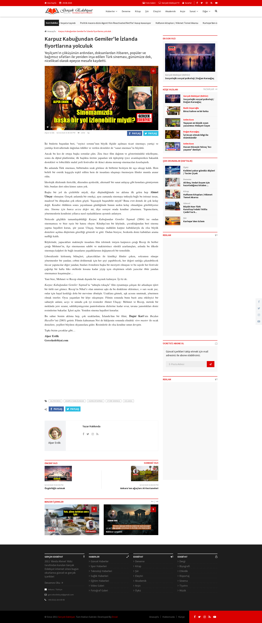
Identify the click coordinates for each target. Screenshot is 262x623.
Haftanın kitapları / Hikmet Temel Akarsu (162, 22)
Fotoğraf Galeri (99, 590)
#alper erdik (55, 401)
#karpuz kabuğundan (74, 401)
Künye (181, 617)
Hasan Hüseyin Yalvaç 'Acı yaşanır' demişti (197, 148)
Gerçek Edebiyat (66, 616)
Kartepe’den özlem (198, 22)
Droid (115, 616)
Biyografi (184, 566)
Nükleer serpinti (114, 531)
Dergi (182, 561)
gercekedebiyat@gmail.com (61, 594)
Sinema (183, 580)
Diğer (205, 11)
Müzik (182, 590)
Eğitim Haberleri (100, 580)
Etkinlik (183, 571)
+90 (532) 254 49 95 (56, 599)
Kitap (138, 11)
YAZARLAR (209, 89)
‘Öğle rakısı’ (53, 532)
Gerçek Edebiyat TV (170, 3)
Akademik (170, 11)
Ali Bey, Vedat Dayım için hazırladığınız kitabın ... (196, 184)
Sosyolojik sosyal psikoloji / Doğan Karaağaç (189, 78)
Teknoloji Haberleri (101, 571)
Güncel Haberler (100, 561)
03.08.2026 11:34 (54, 528)
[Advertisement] (101, 369)
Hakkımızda (168, 617)
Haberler (110, 11)
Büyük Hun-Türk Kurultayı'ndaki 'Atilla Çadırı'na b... (195, 209)
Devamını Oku (53, 582)
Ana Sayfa (51, 3)
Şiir (147, 11)
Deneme (126, 11)
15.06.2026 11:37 (113, 528)
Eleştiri (157, 11)
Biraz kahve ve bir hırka (195, 111)
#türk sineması (113, 401)
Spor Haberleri (99, 566)
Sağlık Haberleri (99, 576)
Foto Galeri (151, 3)
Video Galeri (97, 585)
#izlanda (128, 401)
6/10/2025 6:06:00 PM (149, 485)
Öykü (138, 590)
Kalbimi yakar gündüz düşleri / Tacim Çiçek (199, 172)
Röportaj (184, 576)
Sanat (193, 11)
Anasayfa (51, 31)
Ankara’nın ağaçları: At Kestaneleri (139, 488)
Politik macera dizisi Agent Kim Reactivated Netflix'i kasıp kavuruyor (101, 22)
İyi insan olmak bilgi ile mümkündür (195, 136)
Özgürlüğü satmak (55, 488)
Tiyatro (183, 585)
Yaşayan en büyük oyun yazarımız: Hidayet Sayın (196, 124)
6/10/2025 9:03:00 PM (54, 485)
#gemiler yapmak (96, 401)
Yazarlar (188, 3)
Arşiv (182, 11)
